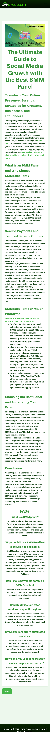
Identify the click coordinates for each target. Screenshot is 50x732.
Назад (7, 691)
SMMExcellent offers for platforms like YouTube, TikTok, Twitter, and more (24, 155)
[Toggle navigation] (45, 4)
